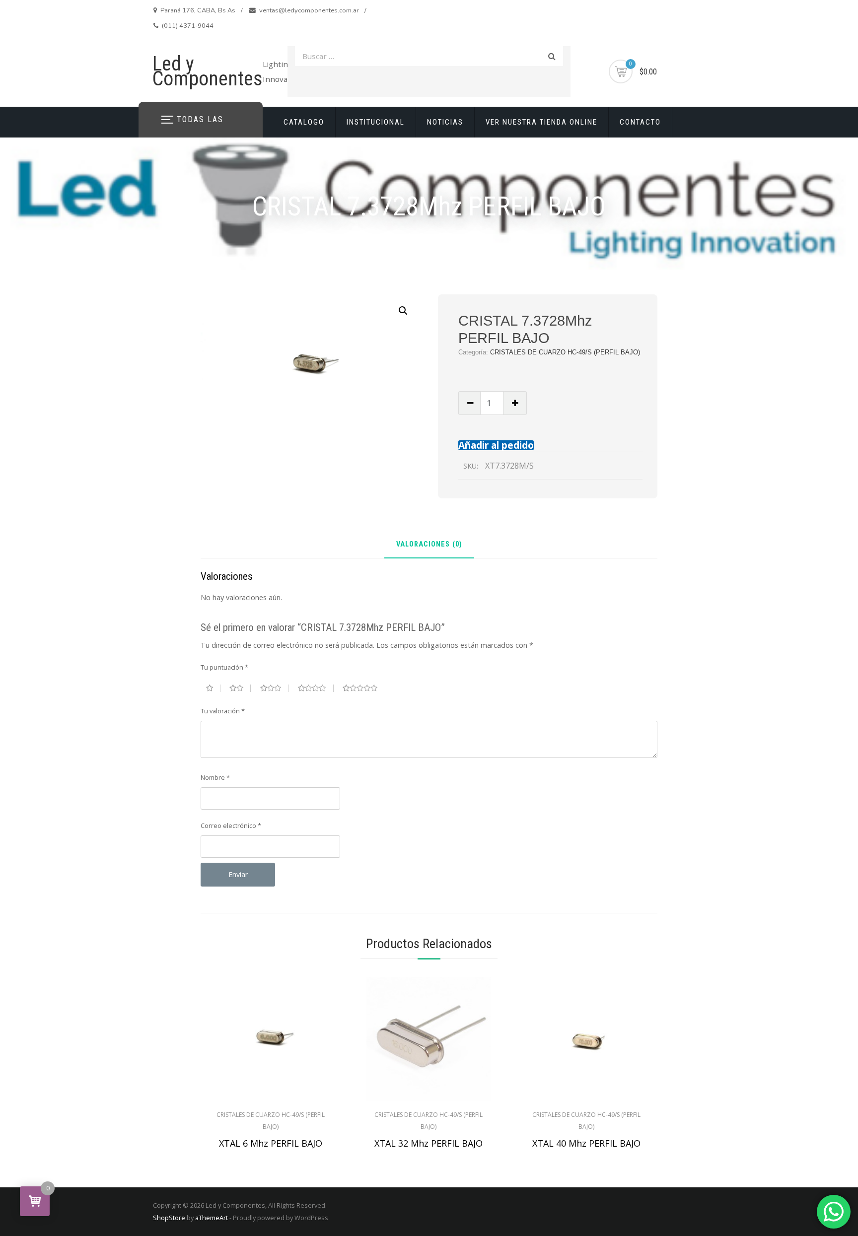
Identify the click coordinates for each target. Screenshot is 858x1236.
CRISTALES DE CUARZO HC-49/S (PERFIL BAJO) (565, 352)
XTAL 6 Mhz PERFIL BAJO (270, 1143)
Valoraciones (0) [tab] (429, 545)
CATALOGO (304, 122)
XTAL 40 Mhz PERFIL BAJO (586, 1143)
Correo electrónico (231, 825)
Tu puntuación (224, 667)
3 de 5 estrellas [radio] (274, 688)
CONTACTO (640, 122)
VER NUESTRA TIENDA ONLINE (541, 122)
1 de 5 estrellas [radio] (213, 688)
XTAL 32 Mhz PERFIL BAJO (428, 1143)
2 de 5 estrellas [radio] (240, 688)
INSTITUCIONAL (376, 122)
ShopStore (169, 1217)
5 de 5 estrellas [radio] (364, 688)
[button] (403, 311)
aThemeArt (211, 1217)
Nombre (215, 777)
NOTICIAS (445, 122)
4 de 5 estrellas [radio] (316, 688)
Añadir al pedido (496, 445)
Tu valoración (223, 710)
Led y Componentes (207, 71)
